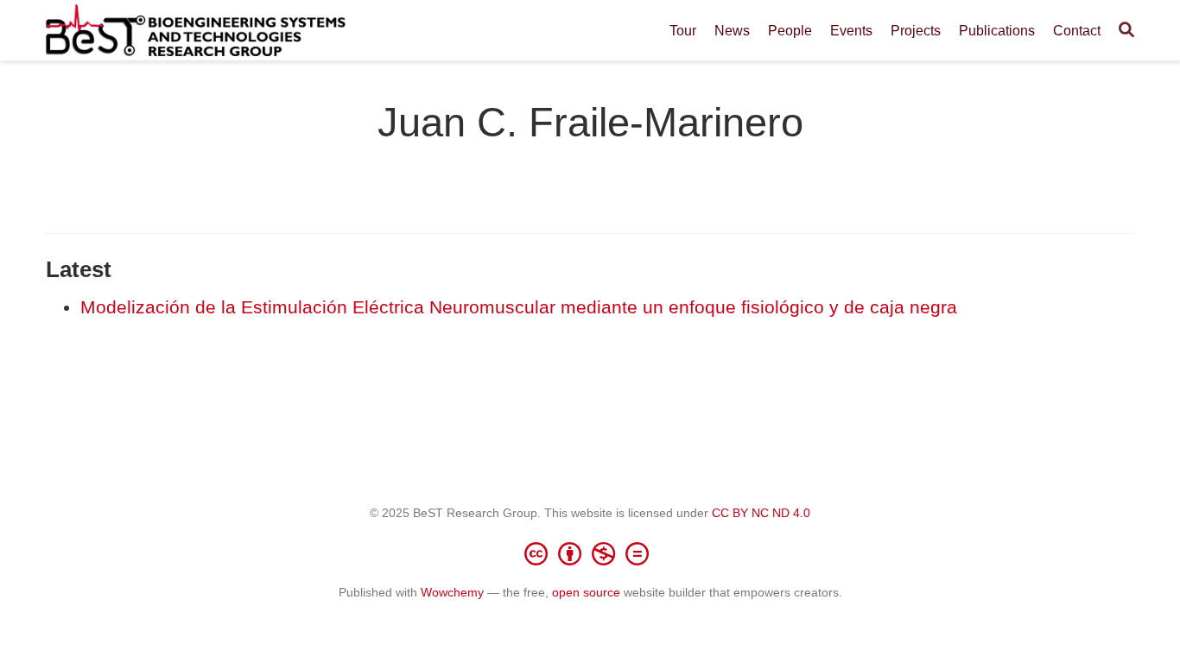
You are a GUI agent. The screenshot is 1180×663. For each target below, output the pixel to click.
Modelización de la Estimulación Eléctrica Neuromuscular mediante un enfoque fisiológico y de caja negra (518, 307)
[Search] (1126, 31)
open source (586, 592)
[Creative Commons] (590, 553)
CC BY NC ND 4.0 (761, 513)
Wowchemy (452, 592)
